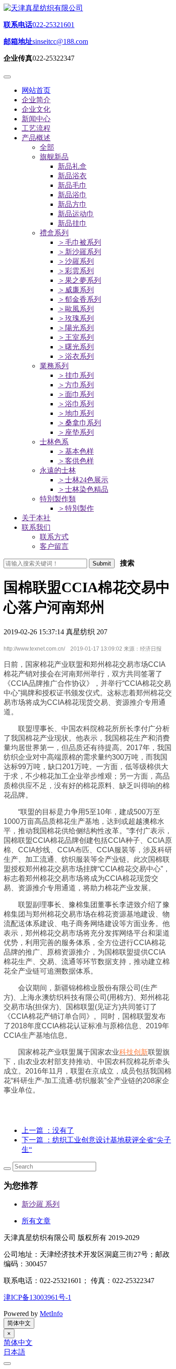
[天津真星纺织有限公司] (43, 8)
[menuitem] (72, 166)
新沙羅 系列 (41, 1204)
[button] (36, 138)
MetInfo (51, 1313)
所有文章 (36, 1221)
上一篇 (48, 1130)
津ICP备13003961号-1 (37, 1297)
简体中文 (19, 1323)
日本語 (14, 1352)
